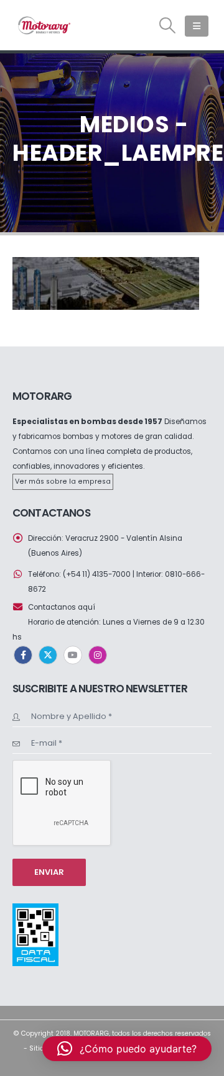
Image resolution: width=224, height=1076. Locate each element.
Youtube (72, 655)
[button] (167, 25)
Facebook (23, 655)
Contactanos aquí (61, 607)
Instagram (97, 655)
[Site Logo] (43, 25)
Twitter (48, 655)
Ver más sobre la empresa (63, 481)
